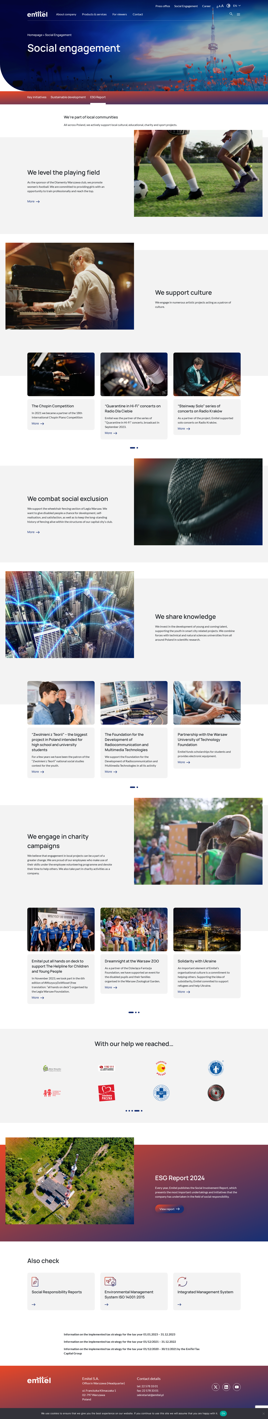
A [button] (217, 6)
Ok (223, 1413)
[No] (263, 1413)
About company (66, 14)
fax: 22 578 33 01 (147, 1390)
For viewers (119, 14)
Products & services (94, 14)
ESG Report (98, 97)
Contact (138, 14)
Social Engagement (186, 6)
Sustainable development (68, 97)
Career (206, 6)
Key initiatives (36, 97)
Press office (163, 6)
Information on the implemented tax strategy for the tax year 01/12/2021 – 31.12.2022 (120, 1341)
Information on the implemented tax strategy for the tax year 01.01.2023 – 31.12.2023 (119, 1334)
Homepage (34, 35)
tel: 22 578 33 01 (147, 1386)
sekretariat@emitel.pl (150, 1395)
